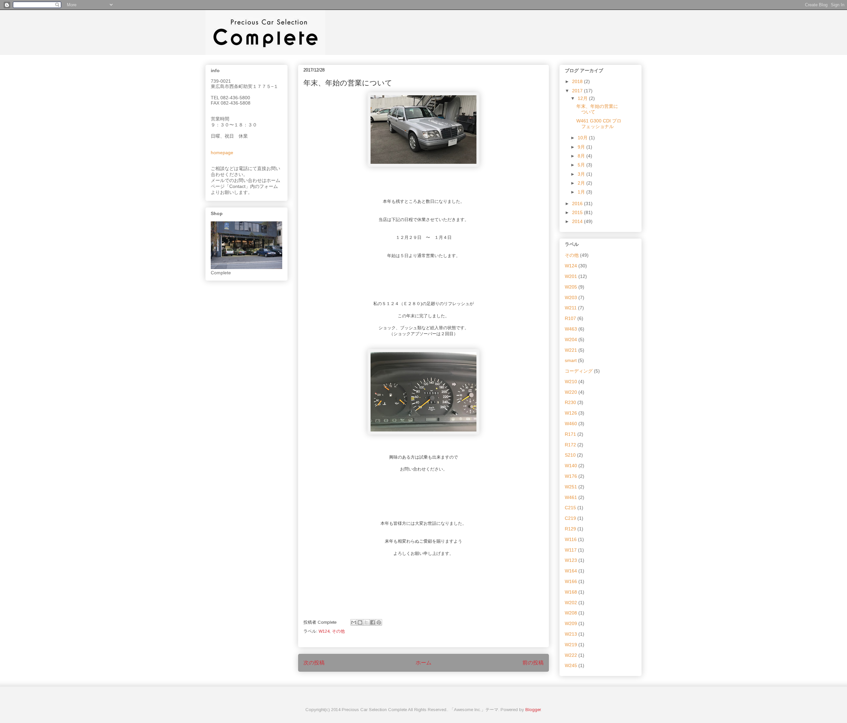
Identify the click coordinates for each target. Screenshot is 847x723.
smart (571, 360)
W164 (571, 570)
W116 (571, 539)
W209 (571, 623)
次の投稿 (314, 662)
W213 (571, 634)
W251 (571, 486)
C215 (570, 507)
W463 (571, 329)
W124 (324, 631)
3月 (582, 174)
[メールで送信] (353, 622)
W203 (571, 297)
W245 (571, 665)
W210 (571, 381)
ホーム (423, 662)
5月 (582, 164)
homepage (222, 152)
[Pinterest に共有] (379, 622)
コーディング (579, 371)
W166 (571, 581)
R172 (570, 444)
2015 (578, 212)
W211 (571, 307)
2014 (578, 221)
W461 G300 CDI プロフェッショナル (598, 123)
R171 (570, 434)
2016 (578, 203)
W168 (571, 592)
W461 (571, 497)
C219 (570, 518)
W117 (571, 550)
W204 (571, 339)
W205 (571, 287)
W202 (571, 602)
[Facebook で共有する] (372, 622)
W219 (571, 644)
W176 (571, 476)
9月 (582, 147)
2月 (582, 183)
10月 (583, 137)
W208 (571, 612)
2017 (578, 90)
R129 (570, 528)
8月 (582, 155)
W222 (571, 655)
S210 (570, 455)
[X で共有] (366, 622)
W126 (571, 413)
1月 (582, 192)
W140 (571, 465)
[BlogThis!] (360, 622)
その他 (338, 631)
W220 (571, 392)
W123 (571, 560)
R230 (570, 402)
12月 (583, 98)
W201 (571, 276)
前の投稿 (533, 662)
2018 (578, 81)
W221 (571, 350)
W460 (571, 423)
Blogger (533, 709)
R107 (570, 318)
